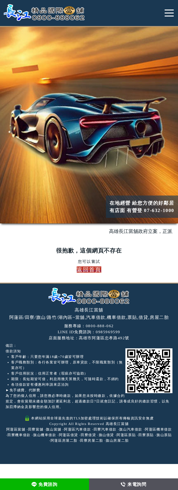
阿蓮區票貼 (126, 435)
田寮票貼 (146, 435)
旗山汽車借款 (130, 429)
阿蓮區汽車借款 (77, 429)
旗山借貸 (106, 435)
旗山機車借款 (44, 435)
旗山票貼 (164, 435)
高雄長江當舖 (117, 424)
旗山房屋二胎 (117, 440)
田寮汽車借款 (105, 429)
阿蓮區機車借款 (158, 429)
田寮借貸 (88, 435)
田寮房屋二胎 (91, 440)
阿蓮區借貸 (68, 435)
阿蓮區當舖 (15, 429)
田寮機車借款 (19, 435)
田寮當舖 (35, 429)
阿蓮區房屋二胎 (64, 440)
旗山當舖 (53, 429)
